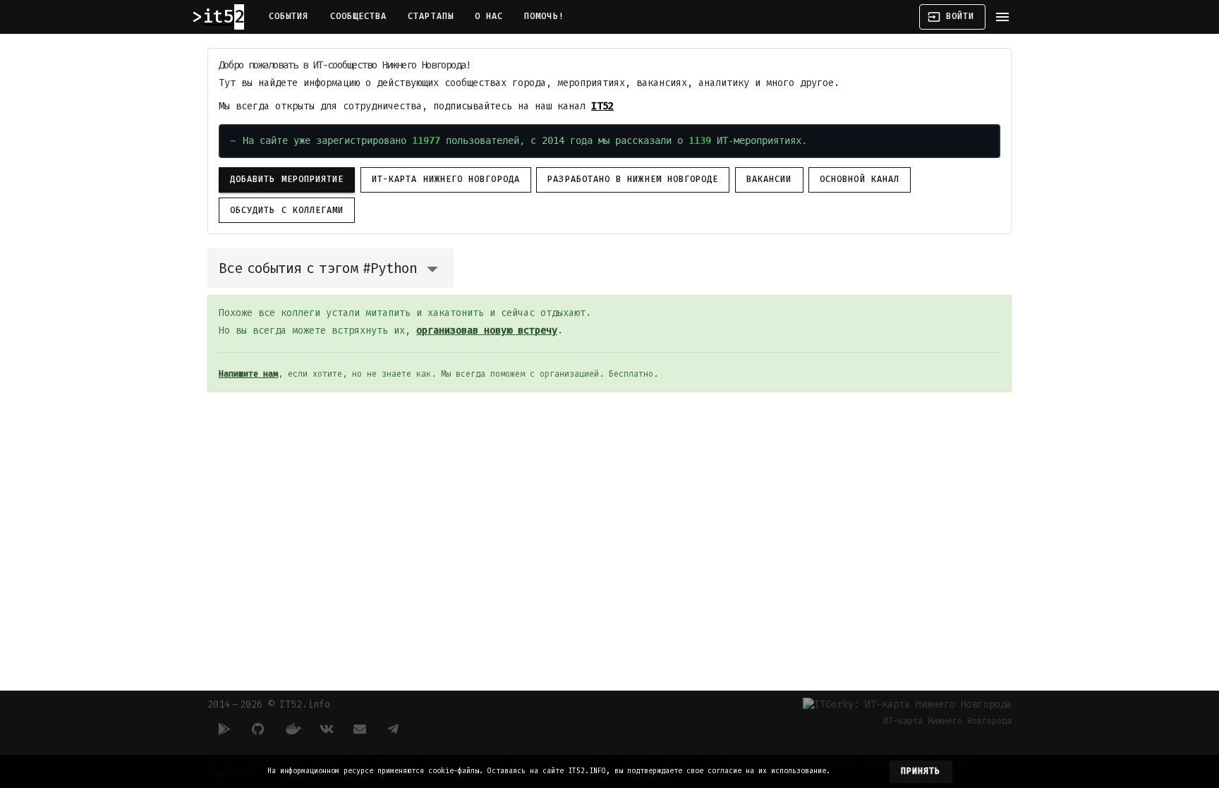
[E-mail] (360, 729)
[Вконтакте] (326, 729)
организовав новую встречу (486, 331)
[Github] (258, 729)
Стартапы (431, 16)
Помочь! (544, 16)
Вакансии (769, 179)
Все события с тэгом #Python (318, 268)
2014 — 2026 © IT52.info (268, 704)
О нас (489, 16)
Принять (921, 771)
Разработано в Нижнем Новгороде (632, 179)
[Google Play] (224, 729)
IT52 (602, 106)
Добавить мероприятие (287, 179)
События (289, 16)
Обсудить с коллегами (287, 210)
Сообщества (358, 16)
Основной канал (859, 179)
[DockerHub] (292, 729)
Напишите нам (248, 374)
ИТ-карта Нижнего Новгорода (446, 179)
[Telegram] (394, 729)
